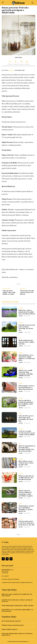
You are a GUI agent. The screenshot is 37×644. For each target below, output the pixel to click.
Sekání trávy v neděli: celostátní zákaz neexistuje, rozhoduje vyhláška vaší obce (26, 372)
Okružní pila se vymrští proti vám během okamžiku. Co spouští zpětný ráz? (26, 508)
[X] (15, 61)
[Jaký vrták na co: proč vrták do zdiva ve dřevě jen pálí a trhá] (9, 462)
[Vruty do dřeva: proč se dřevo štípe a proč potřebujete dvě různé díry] (9, 417)
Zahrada (21, 308)
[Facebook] (10, 61)
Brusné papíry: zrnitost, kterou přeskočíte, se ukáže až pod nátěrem (26, 387)
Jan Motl (21, 315)
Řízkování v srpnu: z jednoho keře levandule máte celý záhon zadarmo (27, 312)
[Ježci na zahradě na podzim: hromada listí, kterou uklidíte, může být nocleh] (9, 402)
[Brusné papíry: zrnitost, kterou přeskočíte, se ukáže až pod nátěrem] (9, 387)
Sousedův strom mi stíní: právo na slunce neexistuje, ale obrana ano (27, 327)
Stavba (20, 383)
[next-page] (5, 531)
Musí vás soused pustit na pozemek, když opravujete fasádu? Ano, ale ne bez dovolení (27, 448)
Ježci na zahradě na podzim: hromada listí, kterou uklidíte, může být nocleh (26, 403)
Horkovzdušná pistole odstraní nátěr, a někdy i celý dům (26, 342)
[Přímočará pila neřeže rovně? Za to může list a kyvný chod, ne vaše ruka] (9, 523)
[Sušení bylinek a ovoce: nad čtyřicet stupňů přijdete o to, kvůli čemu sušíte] (9, 356)
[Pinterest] (21, 61)
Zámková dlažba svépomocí (9, 629)
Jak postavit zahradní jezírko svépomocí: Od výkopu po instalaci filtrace (17, 634)
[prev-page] (3, 531)
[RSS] (10, 558)
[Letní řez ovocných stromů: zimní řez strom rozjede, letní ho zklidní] (9, 432)
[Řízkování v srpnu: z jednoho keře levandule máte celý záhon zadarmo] (9, 312)
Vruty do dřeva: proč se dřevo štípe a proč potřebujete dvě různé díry (26, 418)
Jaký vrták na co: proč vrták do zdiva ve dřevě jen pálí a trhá (26, 463)
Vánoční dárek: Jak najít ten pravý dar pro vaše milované (27, 292)
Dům (20, 338)
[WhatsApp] (27, 61)
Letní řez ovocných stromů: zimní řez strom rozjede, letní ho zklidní (27, 433)
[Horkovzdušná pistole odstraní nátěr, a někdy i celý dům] (9, 342)
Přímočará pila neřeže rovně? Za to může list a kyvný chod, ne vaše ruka (26, 523)
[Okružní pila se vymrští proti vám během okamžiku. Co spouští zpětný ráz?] (9, 507)
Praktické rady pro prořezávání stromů (12, 625)
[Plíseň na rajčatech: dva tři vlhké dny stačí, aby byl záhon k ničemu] (9, 477)
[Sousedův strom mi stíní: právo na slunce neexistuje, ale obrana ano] (9, 326)
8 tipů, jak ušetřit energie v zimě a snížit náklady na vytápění (9, 292)
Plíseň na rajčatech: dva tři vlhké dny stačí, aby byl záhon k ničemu (26, 477)
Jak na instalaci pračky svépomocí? (11, 621)
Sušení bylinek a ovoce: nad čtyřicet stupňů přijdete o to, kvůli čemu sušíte (27, 357)
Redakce (11, 70)
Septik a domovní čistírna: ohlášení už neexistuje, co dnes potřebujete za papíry (26, 493)
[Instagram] (7, 558)
